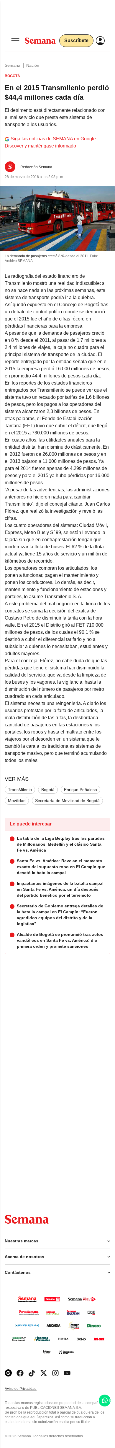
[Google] (8, 1373)
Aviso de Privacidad (27, 1389)
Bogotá (48, 789)
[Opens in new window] (20, 1373)
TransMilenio (20, 789)
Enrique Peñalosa (80, 789)
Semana (12, 65)
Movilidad (17, 800)
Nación (32, 65)
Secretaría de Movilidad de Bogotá (67, 800)
